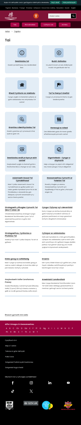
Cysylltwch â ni (10, 340)
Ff (36, 328)
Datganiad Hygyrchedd (14, 367)
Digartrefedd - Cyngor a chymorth (59, 159)
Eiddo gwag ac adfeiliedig (17, 259)
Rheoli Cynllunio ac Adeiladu (22, 93)
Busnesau (15, 8)
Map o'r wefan (10, 346)
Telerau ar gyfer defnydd (14, 351)
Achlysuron (37, 8)
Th (26, 332)
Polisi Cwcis (9, 357)
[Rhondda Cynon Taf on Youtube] (68, 383)
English (73, 8)
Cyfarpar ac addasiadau (53, 233)
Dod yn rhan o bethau (48, 8)
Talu (14, 25)
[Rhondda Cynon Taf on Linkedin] (50, 383)
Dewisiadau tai (22, 61)
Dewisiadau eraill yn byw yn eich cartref (22, 159)
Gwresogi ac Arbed (59, 128)
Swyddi (67, 8)
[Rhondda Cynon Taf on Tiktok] (13, 391)
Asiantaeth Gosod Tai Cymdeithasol (22, 179)
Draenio (45, 259)
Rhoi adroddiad (30, 25)
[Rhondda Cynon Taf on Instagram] (31, 383)
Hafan (7, 31)
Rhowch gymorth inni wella (16, 315)
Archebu (65, 25)
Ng (44, 328)
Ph (7, 332)
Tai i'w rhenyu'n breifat (59, 93)
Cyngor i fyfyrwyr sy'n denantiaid (57, 207)
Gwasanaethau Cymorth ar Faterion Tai (59, 179)
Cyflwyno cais (48, 25)
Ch (17, 328)
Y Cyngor (22, 8)
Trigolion (8, 8)
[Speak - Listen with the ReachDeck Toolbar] (36, 16)
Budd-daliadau (59, 61)
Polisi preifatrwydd (69, 2)
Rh (15, 332)
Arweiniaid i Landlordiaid (53, 279)
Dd (26, 328)
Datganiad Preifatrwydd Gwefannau (19, 362)
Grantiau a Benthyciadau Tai (22, 127)
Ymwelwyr (29, 8)
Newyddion (60, 8)
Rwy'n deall (55, 2)
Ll (57, 328)
